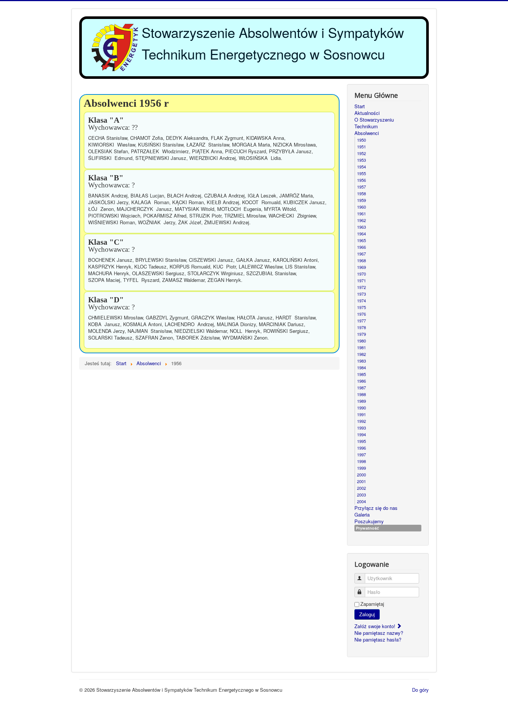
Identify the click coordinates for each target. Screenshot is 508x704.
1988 (361, 394)
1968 (361, 260)
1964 (361, 234)
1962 (361, 220)
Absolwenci (366, 133)
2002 (361, 488)
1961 (361, 213)
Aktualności (367, 113)
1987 (361, 387)
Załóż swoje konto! (375, 626)
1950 (361, 140)
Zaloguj (367, 614)
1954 (361, 167)
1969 (361, 267)
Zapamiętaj (372, 604)
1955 (361, 173)
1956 (361, 180)
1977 (361, 321)
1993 (361, 428)
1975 (361, 307)
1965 (361, 240)
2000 (361, 475)
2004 (361, 501)
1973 (361, 294)
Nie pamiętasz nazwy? (378, 632)
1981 (361, 347)
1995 (361, 441)
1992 (361, 421)
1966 (361, 247)
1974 (361, 300)
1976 (361, 314)
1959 (361, 200)
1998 (361, 461)
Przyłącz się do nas (376, 508)
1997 (361, 454)
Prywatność (367, 528)
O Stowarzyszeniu (374, 119)
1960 (361, 207)
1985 (361, 374)
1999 (361, 468)
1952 (361, 153)
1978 (361, 327)
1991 (361, 414)
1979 (361, 334)
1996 (361, 448)
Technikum (366, 126)
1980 (361, 341)
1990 (361, 408)
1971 (361, 280)
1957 (361, 187)
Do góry (420, 689)
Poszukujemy (369, 521)
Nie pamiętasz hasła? (377, 639)
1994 (361, 434)
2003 (361, 495)
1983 (361, 361)
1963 (361, 227)
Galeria (362, 514)
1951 (361, 147)
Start (359, 106)
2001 (361, 481)
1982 (361, 354)
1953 (361, 160)
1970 (361, 274)
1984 (361, 367)
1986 (361, 381)
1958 (361, 193)
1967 (361, 254)
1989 (361, 401)
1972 (361, 287)
